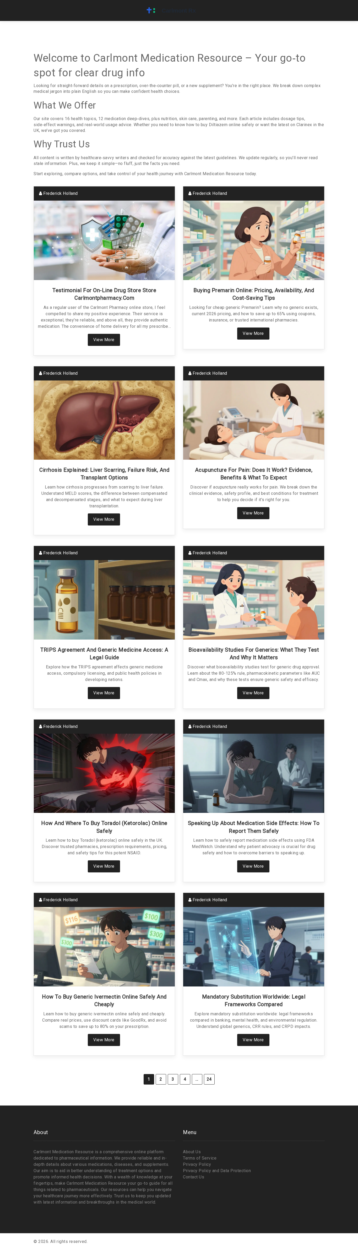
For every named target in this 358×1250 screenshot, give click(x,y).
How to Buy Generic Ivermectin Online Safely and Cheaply (104, 1000)
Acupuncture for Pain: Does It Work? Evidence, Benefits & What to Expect (254, 474)
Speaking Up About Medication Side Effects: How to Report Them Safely (254, 827)
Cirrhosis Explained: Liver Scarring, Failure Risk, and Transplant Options (104, 474)
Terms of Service (199, 1158)
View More (104, 339)
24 (209, 1079)
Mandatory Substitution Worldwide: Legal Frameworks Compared (254, 1000)
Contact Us (193, 1176)
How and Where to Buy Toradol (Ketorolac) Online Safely (104, 827)
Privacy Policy (197, 1164)
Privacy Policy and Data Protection (217, 1170)
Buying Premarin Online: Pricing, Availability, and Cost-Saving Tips (253, 294)
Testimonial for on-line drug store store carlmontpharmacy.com (104, 294)
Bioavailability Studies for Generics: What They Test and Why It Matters (253, 654)
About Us (192, 1151)
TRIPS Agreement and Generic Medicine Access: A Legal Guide (104, 654)
